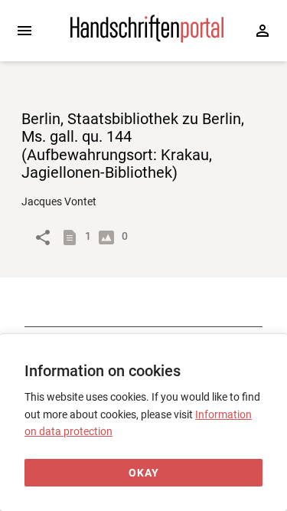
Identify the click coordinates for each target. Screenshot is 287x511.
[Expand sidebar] (24, 30)
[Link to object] (42, 237)
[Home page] (146, 39)
